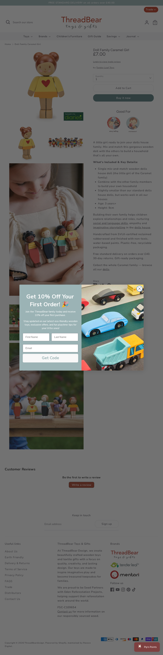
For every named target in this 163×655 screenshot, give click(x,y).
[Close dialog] (139, 288)
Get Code (50, 358)
